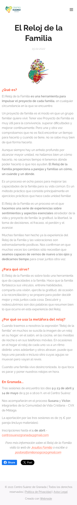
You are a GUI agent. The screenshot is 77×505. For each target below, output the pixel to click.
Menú (71, 9)
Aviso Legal (61, 491)
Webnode (46, 498)
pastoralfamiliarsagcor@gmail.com (38, 452)
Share (11, 462)
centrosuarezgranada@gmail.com (25, 435)
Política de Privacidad (38, 491)
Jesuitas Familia (41, 447)
